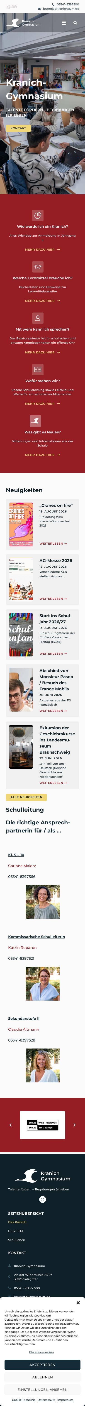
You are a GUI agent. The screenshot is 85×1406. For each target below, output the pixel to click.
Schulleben (16, 1240)
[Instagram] (42, 1199)
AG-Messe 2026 (55, 560)
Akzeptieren (42, 1365)
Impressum (65, 1399)
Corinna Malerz (22, 866)
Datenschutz (46, 1399)
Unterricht (15, 1231)
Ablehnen (42, 1377)
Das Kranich (17, 1222)
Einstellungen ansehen (42, 1389)
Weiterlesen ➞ (53, 543)
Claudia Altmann (23, 1029)
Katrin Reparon (22, 947)
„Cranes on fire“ (56, 505)
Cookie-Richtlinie (23, 1399)
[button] (78, 1302)
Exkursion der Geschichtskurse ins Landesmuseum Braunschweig (57, 740)
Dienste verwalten (41, 1352)
